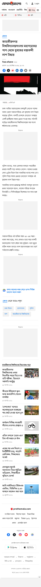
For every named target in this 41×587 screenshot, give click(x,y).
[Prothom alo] (11, 3)
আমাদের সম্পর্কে (9, 557)
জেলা (4, 36)
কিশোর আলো (20, 514)
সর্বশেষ (4, 10)
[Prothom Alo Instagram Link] (21, 535)
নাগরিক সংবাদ (9, 514)
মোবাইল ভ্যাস (22, 523)
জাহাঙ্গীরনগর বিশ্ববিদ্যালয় (21, 314)
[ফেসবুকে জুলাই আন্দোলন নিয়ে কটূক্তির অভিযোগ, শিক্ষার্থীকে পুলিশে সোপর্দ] (32, 473)
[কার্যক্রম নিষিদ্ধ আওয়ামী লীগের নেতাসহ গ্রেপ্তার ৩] (32, 426)
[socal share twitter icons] (9, 71)
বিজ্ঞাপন (20, 557)
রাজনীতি (19, 10)
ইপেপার (34, 518)
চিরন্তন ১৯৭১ (25, 518)
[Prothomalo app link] (12, 548)
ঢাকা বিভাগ (8, 308)
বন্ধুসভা (17, 518)
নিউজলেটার (29, 561)
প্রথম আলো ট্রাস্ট (8, 518)
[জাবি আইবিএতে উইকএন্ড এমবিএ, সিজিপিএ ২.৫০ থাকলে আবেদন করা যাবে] (32, 490)
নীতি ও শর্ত (8, 561)
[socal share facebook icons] (4, 71)
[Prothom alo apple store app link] (28, 548)
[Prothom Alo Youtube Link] (27, 535)
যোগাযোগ (18, 561)
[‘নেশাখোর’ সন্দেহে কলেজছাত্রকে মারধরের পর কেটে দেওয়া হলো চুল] (32, 412)
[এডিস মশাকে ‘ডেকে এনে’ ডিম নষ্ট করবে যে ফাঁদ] (32, 439)
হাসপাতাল (20, 308)
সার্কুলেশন (30, 557)
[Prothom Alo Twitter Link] (15, 535)
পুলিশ (32, 308)
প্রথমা (14, 523)
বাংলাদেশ (11, 10)
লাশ (6, 314)
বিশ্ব (25, 10)
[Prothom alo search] (26, 3)
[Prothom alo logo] (20, 509)
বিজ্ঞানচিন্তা (31, 514)
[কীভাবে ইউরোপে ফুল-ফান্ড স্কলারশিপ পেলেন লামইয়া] (32, 396)
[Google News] (32, 535)
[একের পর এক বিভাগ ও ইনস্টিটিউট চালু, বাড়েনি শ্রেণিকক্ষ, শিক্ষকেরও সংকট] (32, 454)
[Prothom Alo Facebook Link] (10, 535)
